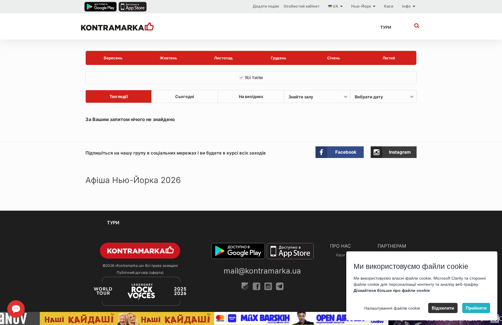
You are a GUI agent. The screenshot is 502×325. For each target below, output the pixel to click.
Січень (333, 58)
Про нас (340, 246)
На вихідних (251, 96)
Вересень (113, 58)
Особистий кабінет (302, 6)
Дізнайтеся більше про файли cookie (392, 290)
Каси (388, 6)
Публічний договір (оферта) (140, 272)
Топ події (119, 96)
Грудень (278, 58)
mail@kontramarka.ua (262, 270)
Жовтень (168, 58)
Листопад (223, 58)
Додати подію (266, 6)
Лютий (389, 58)
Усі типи (254, 77)
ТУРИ (385, 27)
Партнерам (392, 246)
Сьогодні (184, 96)
